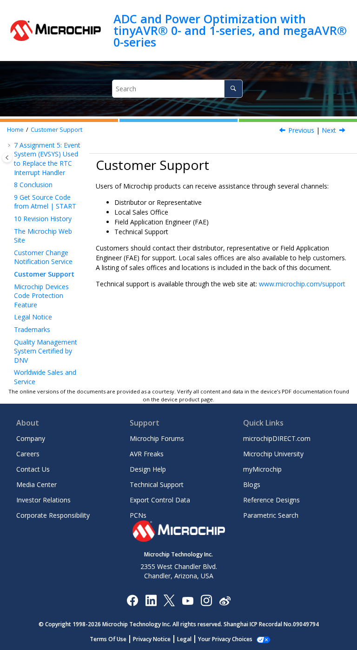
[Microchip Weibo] (225, 600)
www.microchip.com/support (302, 283)
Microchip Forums (157, 438)
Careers (28, 453)
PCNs (138, 515)
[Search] (233, 89)
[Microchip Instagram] (206, 600)
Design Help (148, 469)
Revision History (43, 218)
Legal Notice (33, 316)
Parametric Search (270, 515)
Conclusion (33, 184)
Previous (301, 130)
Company (30, 438)
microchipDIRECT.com (277, 438)
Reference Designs (271, 499)
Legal (184, 639)
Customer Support (56, 130)
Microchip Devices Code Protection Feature (41, 295)
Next (329, 130)
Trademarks (32, 329)
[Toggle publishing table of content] (7, 157)
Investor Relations (43, 499)
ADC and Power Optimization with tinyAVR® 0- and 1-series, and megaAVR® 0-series (230, 30)
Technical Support (157, 484)
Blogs (251, 484)
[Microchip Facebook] (132, 600)
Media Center (36, 484)
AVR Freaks (147, 453)
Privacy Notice (152, 639)
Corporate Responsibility (53, 515)
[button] (10, 145)
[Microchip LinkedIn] (151, 600)
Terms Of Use (108, 639)
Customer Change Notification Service (43, 257)
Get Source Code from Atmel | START (45, 202)
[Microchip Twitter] (169, 600)
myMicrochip (262, 469)
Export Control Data (160, 499)
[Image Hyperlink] (187, 600)
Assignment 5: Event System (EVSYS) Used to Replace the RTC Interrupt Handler (47, 159)
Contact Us (33, 469)
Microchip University (273, 453)
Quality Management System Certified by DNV (45, 351)
